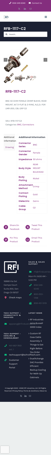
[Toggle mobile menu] (46, 17)
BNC (19, 124)
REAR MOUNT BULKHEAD (38, 168)
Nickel (36, 178)
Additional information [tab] (9, 139)
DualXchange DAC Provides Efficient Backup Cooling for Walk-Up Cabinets (38, 368)
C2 (34, 207)
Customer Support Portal (14, 364)
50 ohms (37, 159)
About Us (43, 391)
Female (36, 152)
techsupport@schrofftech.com (16, 354)
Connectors (28, 124)
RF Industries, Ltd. (31, 388)
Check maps (15, 297)
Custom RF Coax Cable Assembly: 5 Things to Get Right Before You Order (36, 343)
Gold (35, 194)
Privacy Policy (18, 391)
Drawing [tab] (9, 147)
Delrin (36, 201)
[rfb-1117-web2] (25, 60)
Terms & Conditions (31, 391)
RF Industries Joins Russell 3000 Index (36, 323)
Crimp (36, 186)
